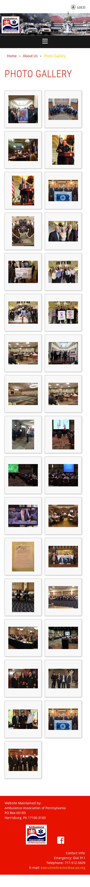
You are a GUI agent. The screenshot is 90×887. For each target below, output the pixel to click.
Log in (81, 7)
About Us (30, 55)
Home (12, 55)
